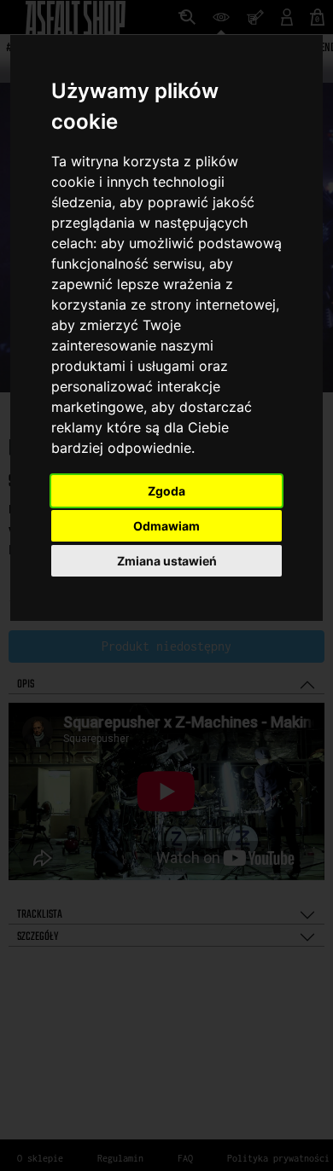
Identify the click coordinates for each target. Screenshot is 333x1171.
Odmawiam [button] (166, 526)
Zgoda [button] (166, 491)
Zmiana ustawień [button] (167, 561)
